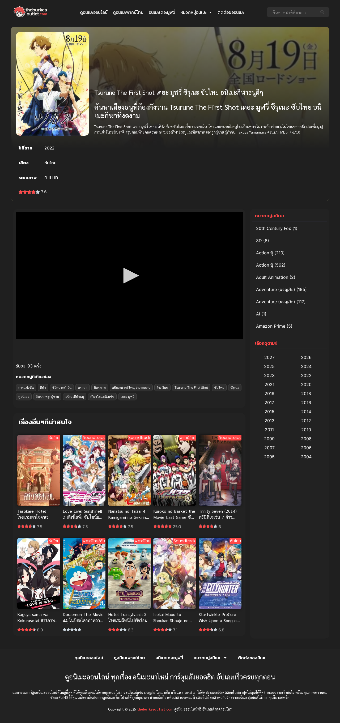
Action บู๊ (264, 252)
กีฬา (43, 388)
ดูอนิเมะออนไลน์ (94, 12)
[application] (129, 275)
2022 (306, 375)
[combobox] (292, 12)
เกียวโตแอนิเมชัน (102, 397)
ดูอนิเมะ (23, 397)
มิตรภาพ (100, 388)
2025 (269, 366)
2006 (306, 447)
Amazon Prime (270, 326)
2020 (306, 384)
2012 (306, 420)
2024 (306, 366)
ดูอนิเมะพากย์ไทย (128, 12)
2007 (269, 447)
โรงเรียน (162, 388)
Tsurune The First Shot (191, 388)
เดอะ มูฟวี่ (127, 397)
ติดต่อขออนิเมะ (231, 12)
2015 (269, 411)
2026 (306, 357)
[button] (129, 275)
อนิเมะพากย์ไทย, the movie (131, 388)
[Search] (323, 12)
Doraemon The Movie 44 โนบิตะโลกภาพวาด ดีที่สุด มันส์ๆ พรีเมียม (83, 620)
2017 (269, 402)
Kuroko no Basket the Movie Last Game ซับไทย (174, 517)
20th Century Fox (273, 228)
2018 (306, 393)
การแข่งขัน (26, 388)
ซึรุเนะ (235, 388)
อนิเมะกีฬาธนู (74, 397)
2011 (269, 429)
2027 (269, 357)
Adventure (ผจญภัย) (275, 289)
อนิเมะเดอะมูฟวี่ (162, 12)
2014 (306, 411)
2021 (269, 384)
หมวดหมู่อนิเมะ (193, 12)
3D (259, 240)
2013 (269, 420)
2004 (306, 456)
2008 (306, 438)
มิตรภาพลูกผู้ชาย (47, 397)
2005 (269, 456)
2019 (269, 393)
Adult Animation (272, 277)
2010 (306, 429)
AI (258, 313)
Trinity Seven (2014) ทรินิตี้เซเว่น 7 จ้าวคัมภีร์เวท (218, 517)
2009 (269, 438)
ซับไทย (219, 388)
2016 (306, 402)
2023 (269, 375)
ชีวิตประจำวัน (61, 388)
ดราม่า (82, 388)
